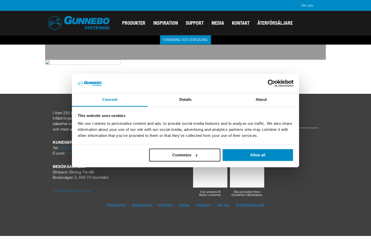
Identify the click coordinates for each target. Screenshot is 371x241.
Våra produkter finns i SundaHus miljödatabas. (247, 193)
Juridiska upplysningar (72, 190)
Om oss (307, 5)
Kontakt (203, 205)
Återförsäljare (250, 205)
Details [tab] (185, 99)
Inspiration (142, 205)
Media (184, 205)
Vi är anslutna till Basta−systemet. (210, 193)
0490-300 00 (70, 147)
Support (165, 205)
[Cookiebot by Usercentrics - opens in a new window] (271, 83)
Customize (181, 155)
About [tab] (261, 99)
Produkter (116, 205)
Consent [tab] (109, 99)
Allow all (257, 155)
